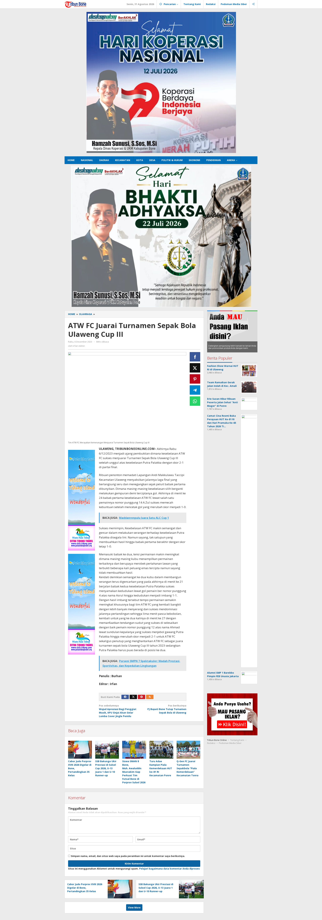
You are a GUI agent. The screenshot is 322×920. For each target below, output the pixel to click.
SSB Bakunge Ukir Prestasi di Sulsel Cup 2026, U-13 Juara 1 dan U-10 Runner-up (105, 768)
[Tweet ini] (195, 368)
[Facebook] (125, 697)
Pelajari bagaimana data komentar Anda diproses (169, 868)
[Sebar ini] (195, 356)
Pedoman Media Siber (230, 743)
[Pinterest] (141, 697)
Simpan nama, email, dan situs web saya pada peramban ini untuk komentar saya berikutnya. (128, 856)
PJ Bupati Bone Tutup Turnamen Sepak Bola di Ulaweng (166, 709)
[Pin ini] (195, 379)
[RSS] (149, 697)
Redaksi (211, 743)
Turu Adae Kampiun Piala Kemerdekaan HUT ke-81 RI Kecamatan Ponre (160, 768)
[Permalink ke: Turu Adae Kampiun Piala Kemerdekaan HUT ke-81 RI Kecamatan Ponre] (161, 749)
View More (134, 907)
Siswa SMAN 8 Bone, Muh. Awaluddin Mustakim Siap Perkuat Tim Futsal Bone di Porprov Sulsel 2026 (133, 772)
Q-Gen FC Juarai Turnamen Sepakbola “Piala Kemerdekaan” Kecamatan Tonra (187, 768)
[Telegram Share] (195, 390)
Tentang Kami (237, 740)
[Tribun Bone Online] (76, 4)
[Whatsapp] (195, 401)
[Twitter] (133, 697)
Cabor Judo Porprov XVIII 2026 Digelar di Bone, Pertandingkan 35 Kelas (84, 888)
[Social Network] (253, 4)
